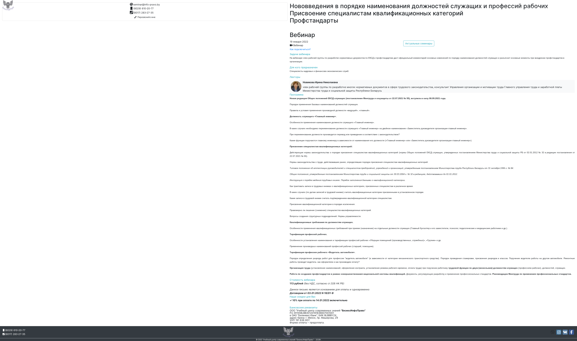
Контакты (552, 7)
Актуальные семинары (418, 43)
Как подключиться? (300, 49)
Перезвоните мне (145, 17)
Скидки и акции (534, 7)
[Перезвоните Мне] (447, 4)
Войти (570, 7)
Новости (502, 7)
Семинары (516, 7)
